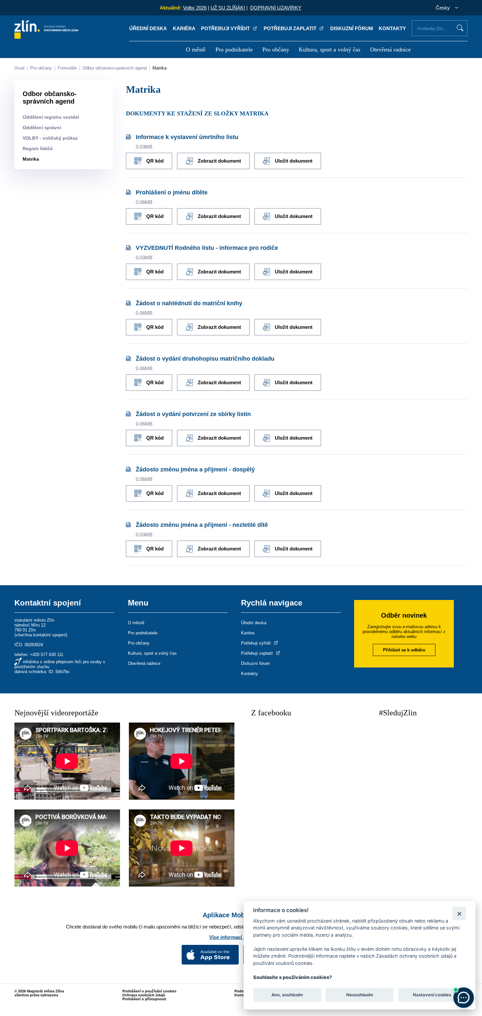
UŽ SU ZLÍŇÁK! (228, 7)
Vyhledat (460, 28)
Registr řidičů (38, 148)
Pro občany (275, 49)
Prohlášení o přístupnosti (144, 999)
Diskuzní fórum (351, 28)
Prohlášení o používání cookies (149, 991)
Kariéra (184, 28)
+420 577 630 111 (46, 654)
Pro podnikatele (234, 49)
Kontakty (392, 28)
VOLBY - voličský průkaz (50, 138)
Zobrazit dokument (219, 161)
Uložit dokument (293, 161)
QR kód (155, 161)
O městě (196, 49)
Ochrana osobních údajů (143, 995)
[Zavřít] (459, 913)
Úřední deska (148, 28)
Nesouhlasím (359, 995)
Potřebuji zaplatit (291, 28)
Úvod (19, 68)
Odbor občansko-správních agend (115, 68)
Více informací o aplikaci (237, 937)
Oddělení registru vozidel (51, 117)
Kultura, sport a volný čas (329, 49)
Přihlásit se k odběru (404, 649)
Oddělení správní (42, 127)
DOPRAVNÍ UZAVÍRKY (275, 7)
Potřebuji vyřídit (226, 28)
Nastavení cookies (432, 995)
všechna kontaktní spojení (41, 634)
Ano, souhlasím (287, 995)
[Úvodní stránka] (46, 37)
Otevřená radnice (390, 49)
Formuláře (67, 68)
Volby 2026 (195, 7)
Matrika (159, 68)
